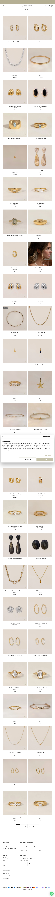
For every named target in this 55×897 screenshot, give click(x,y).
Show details (48, 455)
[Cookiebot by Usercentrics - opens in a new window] (44, 436)
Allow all (45, 459)
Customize (26, 459)
